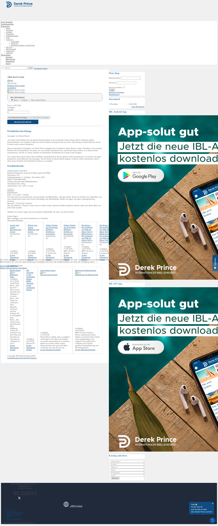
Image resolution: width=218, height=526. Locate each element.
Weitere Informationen (9, 268)
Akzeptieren (5, 266)
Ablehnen (14, 266)
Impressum (22, 268)
